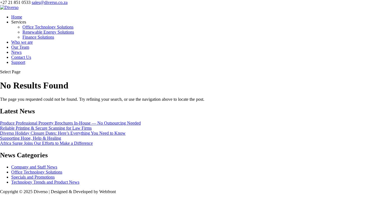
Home (16, 17)
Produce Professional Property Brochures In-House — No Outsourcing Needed (70, 123)
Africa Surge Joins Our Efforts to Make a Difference (46, 143)
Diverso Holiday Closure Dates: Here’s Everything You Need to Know (63, 133)
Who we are (22, 42)
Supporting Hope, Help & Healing (30, 138)
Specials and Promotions (33, 177)
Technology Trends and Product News (45, 182)
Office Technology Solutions (47, 27)
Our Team (20, 47)
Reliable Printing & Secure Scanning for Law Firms (46, 128)
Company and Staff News (34, 167)
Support (18, 62)
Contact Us (21, 57)
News (16, 52)
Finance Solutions (38, 37)
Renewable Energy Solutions (48, 32)
